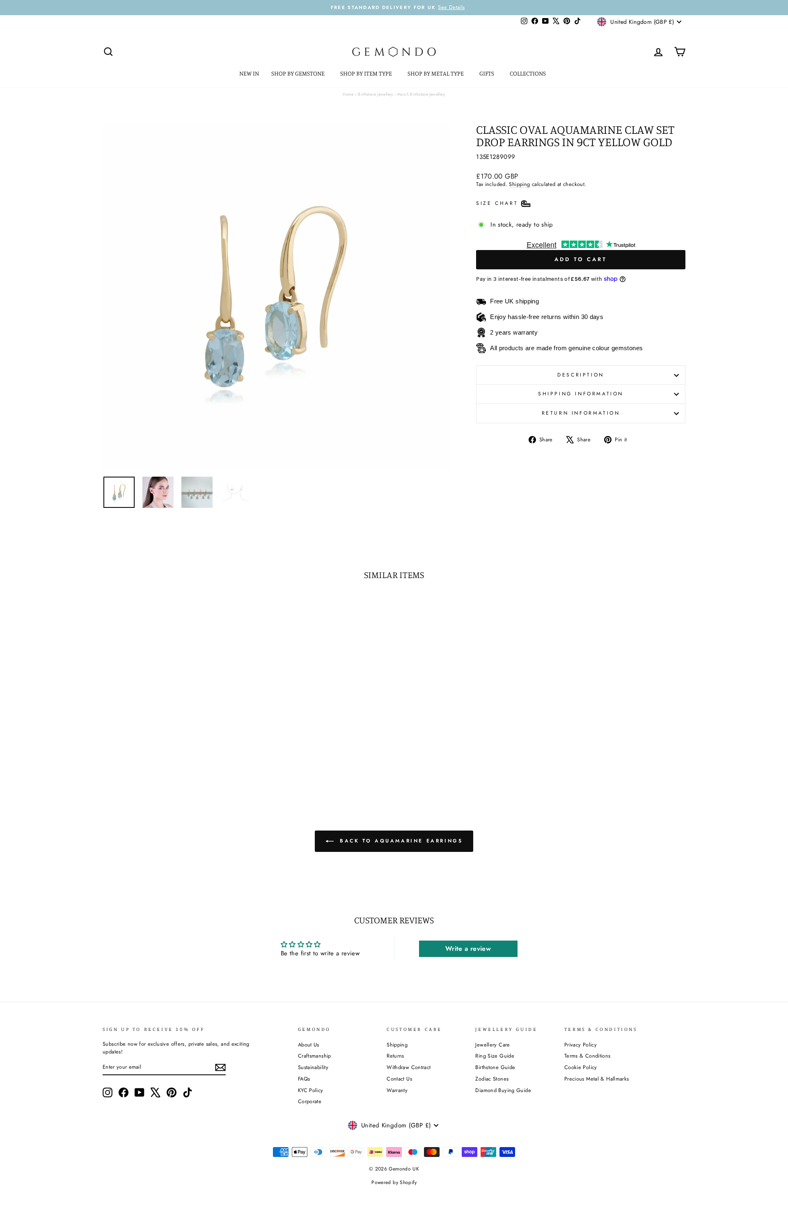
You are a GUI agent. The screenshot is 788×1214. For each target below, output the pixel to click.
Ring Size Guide (494, 1056)
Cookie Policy (580, 1067)
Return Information (581, 413)
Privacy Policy (580, 1045)
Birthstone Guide (495, 1067)
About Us (308, 1045)
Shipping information (580, 393)
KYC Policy (310, 1090)
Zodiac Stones (492, 1079)
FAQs (304, 1079)
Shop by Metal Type (436, 73)
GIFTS (487, 73)
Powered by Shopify (394, 1182)
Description (580, 375)
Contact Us (399, 1079)
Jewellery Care (492, 1045)
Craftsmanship (314, 1056)
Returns (395, 1056)
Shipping (519, 184)
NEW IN (249, 73)
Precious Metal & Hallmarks (596, 1079)
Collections (528, 73)
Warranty (397, 1090)
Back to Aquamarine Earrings (400, 841)
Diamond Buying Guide (503, 1090)
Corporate (309, 1101)
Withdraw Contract (409, 1067)
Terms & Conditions (587, 1056)
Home (348, 94)
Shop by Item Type (366, 73)
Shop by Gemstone (298, 73)
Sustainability (313, 1067)
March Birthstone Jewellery (421, 94)
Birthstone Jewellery (375, 94)
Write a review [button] (468, 948)
